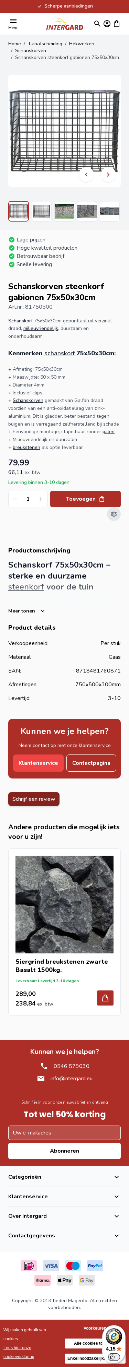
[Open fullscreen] (64, 131)
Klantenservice (38, 763)
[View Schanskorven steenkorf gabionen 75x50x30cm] (18, 211)
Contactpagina (91, 763)
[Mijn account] (107, 24)
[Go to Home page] (64, 23)
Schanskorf (20, 321)
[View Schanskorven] (42, 211)
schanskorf (59, 353)
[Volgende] (108, 174)
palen (109, 431)
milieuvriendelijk (40, 328)
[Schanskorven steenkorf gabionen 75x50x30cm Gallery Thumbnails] (64, 211)
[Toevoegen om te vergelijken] (114, 514)
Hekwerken (81, 43)
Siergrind (29, 962)
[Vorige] (86, 174)
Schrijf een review (33, 799)
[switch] (114, 1357)
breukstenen (26, 447)
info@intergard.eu (72, 1078)
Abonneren (64, 1151)
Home (14, 43)
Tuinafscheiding (45, 43)
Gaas (115, 657)
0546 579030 (71, 1066)
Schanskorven (30, 50)
